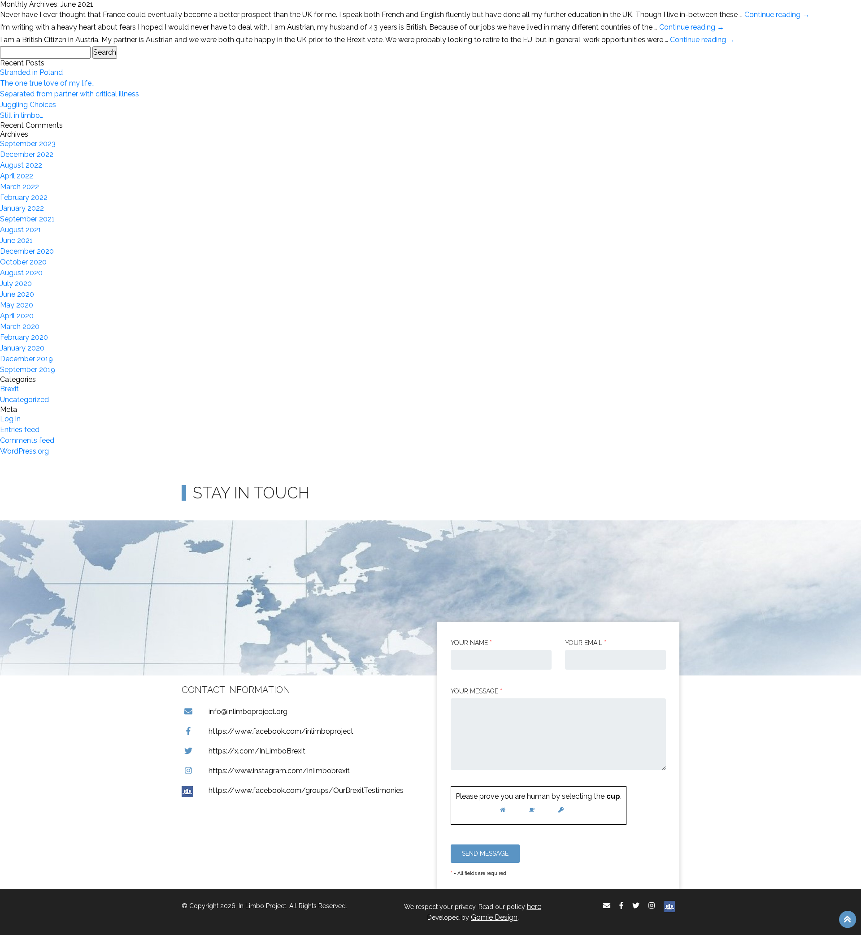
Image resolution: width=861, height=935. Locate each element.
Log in (10, 419)
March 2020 (19, 326)
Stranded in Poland (31, 72)
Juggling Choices (28, 104)
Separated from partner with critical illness (69, 94)
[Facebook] (621, 905)
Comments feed (27, 440)
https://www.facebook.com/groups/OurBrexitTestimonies (306, 790)
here (534, 906)
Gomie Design (494, 917)
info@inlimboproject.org (248, 711)
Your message (476, 691)
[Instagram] (651, 905)
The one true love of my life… (47, 83)
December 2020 (27, 251)
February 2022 (24, 197)
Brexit (9, 389)
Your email (585, 642)
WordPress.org (24, 451)
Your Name (471, 642)
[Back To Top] (847, 918)
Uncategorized (24, 399)
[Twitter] (636, 905)
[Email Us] (607, 905)
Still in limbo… (21, 115)
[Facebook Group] (669, 905)
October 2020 (23, 262)
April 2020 (17, 316)
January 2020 (22, 348)
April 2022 (16, 176)
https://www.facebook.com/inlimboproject (281, 731)
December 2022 (26, 154)
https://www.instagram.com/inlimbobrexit (279, 770)
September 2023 (28, 143)
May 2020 (16, 305)
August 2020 (21, 272)
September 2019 (27, 369)
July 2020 (16, 283)
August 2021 (20, 229)
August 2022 (21, 165)
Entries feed (19, 429)
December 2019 (26, 359)
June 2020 (17, 294)
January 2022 (22, 208)
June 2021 (16, 240)
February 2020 (24, 337)
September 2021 (27, 219)
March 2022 (19, 186)
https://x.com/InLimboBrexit (257, 751)
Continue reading (776, 14)
